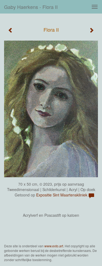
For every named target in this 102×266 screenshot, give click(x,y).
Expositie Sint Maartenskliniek (61, 195)
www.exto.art (53, 246)
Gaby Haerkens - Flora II (31, 6)
